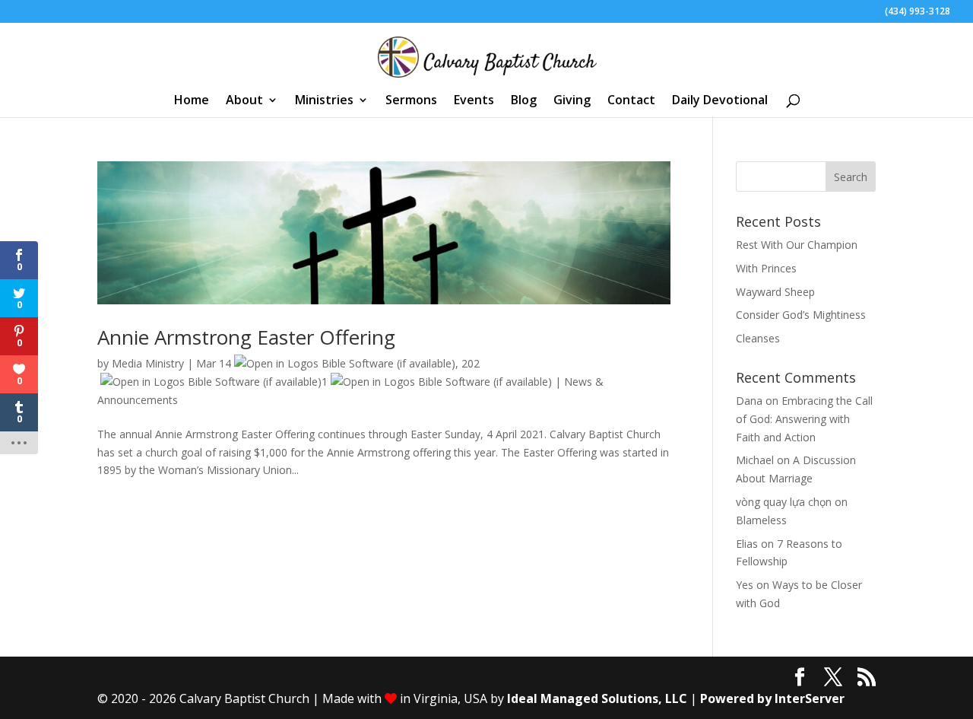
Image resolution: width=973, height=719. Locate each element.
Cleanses (758, 338)
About (244, 101)
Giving (572, 101)
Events (474, 101)
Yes (744, 584)
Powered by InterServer (772, 698)
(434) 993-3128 (917, 12)
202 (470, 363)
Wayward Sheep (775, 292)
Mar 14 (213, 363)
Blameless (761, 520)
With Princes (766, 268)
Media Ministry (148, 363)
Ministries (324, 101)
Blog (524, 101)
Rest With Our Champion (796, 244)
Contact (631, 101)
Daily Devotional (720, 101)
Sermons (411, 101)
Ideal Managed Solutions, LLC (597, 698)
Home (191, 101)
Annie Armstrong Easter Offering (246, 337)
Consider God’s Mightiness (801, 314)
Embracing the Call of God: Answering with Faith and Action (804, 418)
